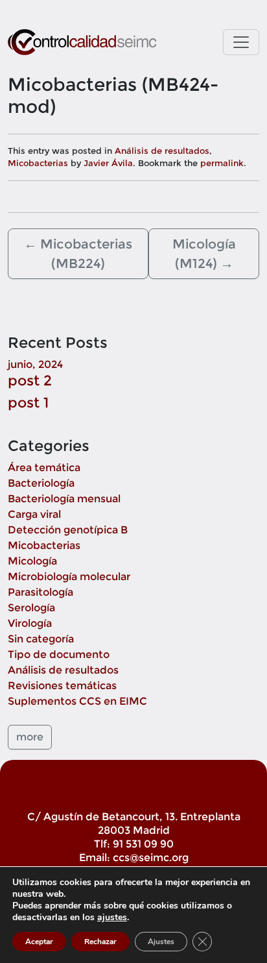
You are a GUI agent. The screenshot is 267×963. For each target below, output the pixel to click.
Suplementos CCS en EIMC (77, 701)
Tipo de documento (59, 654)
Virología (30, 623)
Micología (32, 561)
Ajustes (161, 941)
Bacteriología (41, 483)
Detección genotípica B (68, 530)
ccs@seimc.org (151, 857)
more (29, 737)
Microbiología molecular (69, 576)
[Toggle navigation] (241, 42)
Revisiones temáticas (62, 685)
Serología (31, 608)
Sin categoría (41, 639)
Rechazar (100, 941)
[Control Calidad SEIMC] (82, 42)
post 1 (28, 402)
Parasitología (40, 592)
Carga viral (34, 514)
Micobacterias (38, 163)
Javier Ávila (108, 163)
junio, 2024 (35, 364)
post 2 (30, 380)
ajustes (112, 917)
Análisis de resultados (162, 150)
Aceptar (39, 941)
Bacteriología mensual (64, 499)
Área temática (44, 467)
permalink (222, 163)
